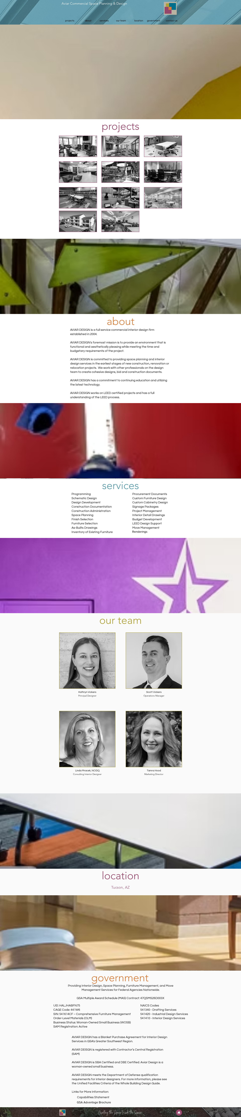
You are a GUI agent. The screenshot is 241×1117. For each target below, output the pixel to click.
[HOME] (179, 1112)
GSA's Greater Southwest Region (109, 1041)
